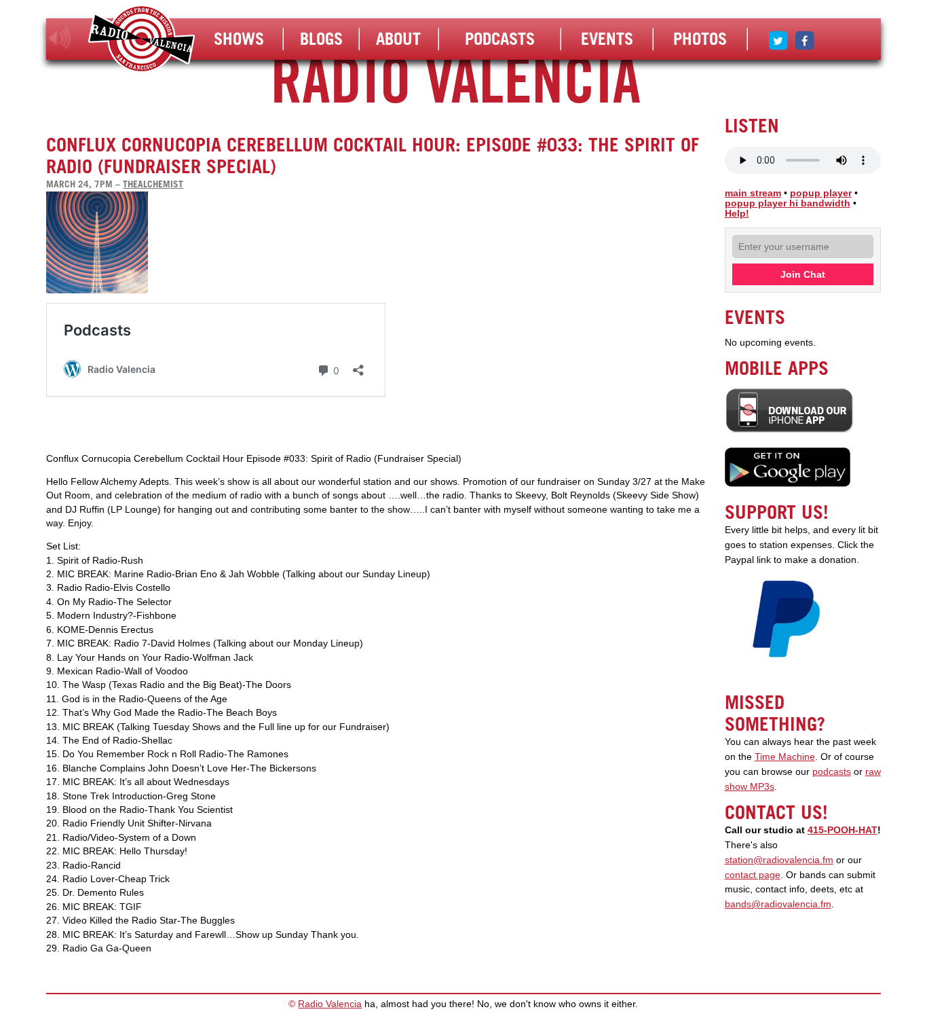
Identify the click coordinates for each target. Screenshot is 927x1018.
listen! (60, 38)
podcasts (831, 772)
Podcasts (500, 38)
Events (607, 38)
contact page (752, 875)
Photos (700, 38)
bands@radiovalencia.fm (778, 904)
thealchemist (153, 184)
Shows (239, 38)
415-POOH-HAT (842, 830)
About (398, 38)
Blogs (321, 38)
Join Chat (802, 274)
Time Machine (785, 757)
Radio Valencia (330, 1004)
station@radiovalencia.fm (779, 860)
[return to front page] (141, 40)
